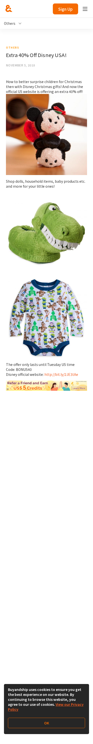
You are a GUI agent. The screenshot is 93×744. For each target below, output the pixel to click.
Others (12, 47)
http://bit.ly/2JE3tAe (61, 374)
